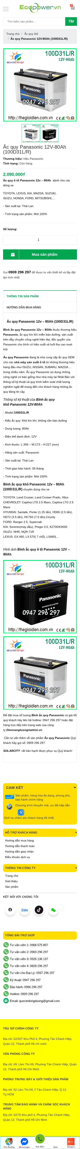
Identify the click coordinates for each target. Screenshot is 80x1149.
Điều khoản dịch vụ (17, 857)
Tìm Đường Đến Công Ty (9, 1147)
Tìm (71, 21)
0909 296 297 (19, 272)
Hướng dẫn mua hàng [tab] (24, 307)
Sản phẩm (11, 886)
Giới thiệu (11, 881)
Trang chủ (11, 875)
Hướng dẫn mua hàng (19, 840)
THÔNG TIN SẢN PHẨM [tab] (23, 296)
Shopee (71, 1147)
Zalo (55, 1147)
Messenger (24, 1147)
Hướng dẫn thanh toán (20, 846)
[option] (31, 133)
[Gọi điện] (40, 1139)
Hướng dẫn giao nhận (19, 851)
